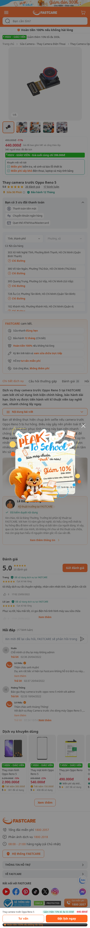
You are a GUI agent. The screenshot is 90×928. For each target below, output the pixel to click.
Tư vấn (23, 918)
